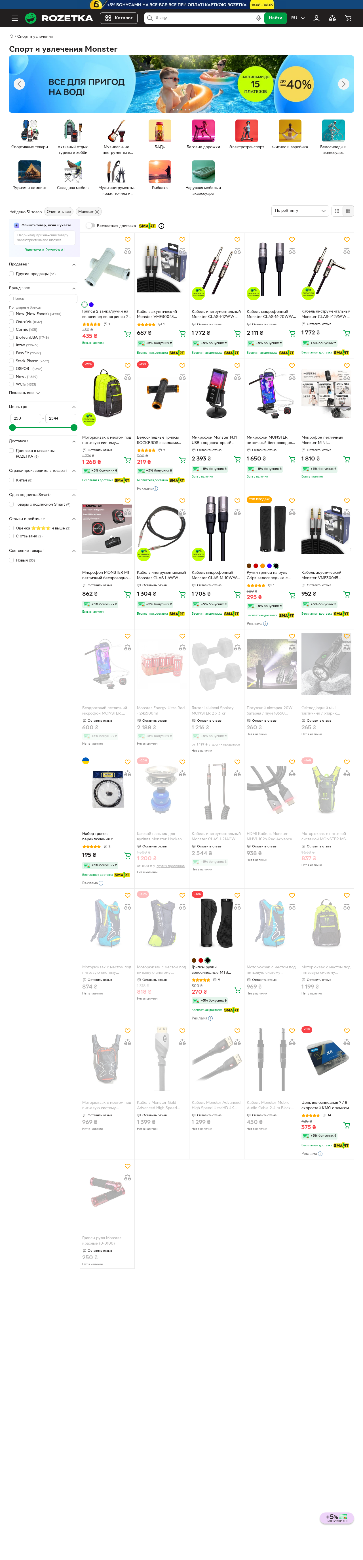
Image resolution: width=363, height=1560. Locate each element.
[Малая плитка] (348, 211)
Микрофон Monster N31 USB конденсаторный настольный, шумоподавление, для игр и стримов (216, 441)
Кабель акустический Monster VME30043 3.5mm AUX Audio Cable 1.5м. (159, 315)
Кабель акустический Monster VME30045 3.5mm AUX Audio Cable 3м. (323, 576)
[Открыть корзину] (348, 18)
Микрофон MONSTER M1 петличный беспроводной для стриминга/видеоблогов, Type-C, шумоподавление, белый (106, 576)
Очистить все (59, 212)
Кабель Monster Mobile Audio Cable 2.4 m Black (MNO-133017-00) (269, 1106)
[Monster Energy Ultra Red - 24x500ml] (162, 664)
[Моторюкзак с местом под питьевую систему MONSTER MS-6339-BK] (107, 1058)
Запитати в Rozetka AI (45, 250)
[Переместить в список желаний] (127, 239)
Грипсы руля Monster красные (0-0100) (101, 1240)
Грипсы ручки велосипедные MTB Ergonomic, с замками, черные (212, 971)
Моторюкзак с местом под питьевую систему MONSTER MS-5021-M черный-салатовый (326, 971)
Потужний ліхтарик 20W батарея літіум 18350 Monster (270, 711)
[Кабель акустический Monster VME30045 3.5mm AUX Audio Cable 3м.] (326, 528)
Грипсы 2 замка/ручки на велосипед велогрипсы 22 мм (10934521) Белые (106, 315)
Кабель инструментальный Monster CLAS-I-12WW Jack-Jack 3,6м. (216, 315)
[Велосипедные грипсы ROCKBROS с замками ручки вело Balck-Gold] (162, 393)
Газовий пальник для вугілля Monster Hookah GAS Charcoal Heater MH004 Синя (159, 837)
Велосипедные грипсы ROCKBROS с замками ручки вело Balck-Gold (158, 441)
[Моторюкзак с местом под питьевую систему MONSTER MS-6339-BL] (272, 923)
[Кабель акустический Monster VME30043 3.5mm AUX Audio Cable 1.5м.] (162, 267)
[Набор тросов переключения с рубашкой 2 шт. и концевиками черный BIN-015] (107, 789)
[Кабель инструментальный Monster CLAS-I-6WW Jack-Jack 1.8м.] (162, 528)
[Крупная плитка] (337, 211)
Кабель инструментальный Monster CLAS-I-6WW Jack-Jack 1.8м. (161, 576)
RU (294, 18)
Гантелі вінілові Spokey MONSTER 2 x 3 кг (213, 710)
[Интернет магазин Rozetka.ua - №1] (59, 18)
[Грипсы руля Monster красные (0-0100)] (107, 1194)
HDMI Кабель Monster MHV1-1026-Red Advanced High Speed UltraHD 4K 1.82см (270, 837)
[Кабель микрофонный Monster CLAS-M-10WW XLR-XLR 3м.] (217, 528)
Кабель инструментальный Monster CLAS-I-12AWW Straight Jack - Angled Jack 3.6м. (326, 315)
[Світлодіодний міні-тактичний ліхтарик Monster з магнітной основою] (326, 664)
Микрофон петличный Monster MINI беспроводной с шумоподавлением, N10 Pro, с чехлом (323, 441)
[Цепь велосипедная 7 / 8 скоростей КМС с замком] (326, 1058)
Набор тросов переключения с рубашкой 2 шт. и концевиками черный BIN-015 (106, 837)
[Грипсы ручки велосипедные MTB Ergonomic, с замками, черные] (217, 923)
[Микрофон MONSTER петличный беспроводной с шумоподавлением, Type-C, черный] (272, 393)
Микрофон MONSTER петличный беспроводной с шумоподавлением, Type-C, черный (270, 441)
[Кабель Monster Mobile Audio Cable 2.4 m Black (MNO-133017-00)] (272, 1058)
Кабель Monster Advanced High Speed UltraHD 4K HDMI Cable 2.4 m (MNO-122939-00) (216, 1106)
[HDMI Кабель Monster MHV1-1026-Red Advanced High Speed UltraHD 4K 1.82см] (272, 789)
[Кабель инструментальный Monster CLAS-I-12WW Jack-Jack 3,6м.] (217, 267)
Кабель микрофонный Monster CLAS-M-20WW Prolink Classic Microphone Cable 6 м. (271, 315)
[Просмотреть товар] (84, 304)
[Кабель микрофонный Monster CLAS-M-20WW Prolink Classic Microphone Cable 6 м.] (272, 267)
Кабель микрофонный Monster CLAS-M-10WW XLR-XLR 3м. (214, 576)
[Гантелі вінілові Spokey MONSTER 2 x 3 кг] (217, 664)
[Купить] (127, 333)
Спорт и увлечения (35, 37)
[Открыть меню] (14, 18)
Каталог (124, 18)
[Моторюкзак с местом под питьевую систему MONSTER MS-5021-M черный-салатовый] (326, 923)
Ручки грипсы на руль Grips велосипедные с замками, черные (267, 576)
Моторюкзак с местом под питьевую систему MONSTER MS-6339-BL (271, 971)
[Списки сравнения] (332, 18)
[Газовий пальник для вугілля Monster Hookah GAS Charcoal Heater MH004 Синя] (162, 789)
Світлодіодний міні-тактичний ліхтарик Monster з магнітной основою (320, 711)
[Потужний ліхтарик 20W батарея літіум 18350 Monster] (272, 664)
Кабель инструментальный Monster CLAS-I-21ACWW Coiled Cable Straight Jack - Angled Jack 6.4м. (216, 837)
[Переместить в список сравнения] (127, 251)
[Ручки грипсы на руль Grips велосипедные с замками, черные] (272, 528)
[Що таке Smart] (161, 226)
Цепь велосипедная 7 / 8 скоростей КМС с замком (325, 1105)
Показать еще (22, 393)
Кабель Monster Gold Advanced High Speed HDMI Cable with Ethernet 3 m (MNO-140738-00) (160, 1106)
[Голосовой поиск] (258, 18)
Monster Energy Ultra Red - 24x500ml (161, 710)
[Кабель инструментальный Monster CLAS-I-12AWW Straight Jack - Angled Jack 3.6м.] (326, 267)
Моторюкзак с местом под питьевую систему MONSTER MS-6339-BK (106, 1106)
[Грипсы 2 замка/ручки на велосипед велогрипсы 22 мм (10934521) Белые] (107, 267)
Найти (275, 18)
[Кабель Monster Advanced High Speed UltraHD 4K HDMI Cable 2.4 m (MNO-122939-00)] (217, 1058)
